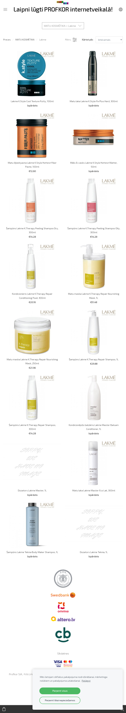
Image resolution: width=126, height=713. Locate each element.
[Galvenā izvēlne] (5, 9)
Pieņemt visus (60, 690)
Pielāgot (86, 680)
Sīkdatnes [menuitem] (63, 653)
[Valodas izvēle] (120, 9)
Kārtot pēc (87, 39)
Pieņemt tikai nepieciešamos (60, 700)
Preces (7, 39)
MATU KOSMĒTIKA (24, 39)
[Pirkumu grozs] (4, 709)
